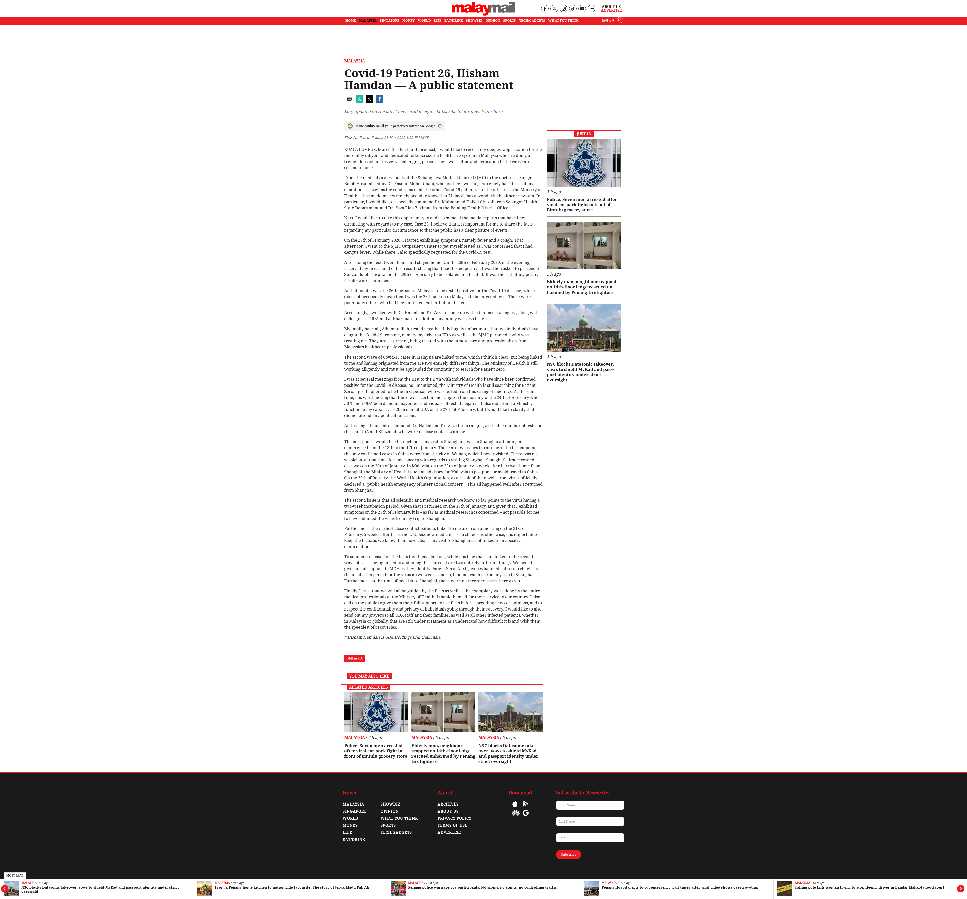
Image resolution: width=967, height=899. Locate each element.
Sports (388, 825)
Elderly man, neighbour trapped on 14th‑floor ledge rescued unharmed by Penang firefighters (443, 753)
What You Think (563, 20)
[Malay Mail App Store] (515, 807)
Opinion (390, 811)
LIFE (437, 20)
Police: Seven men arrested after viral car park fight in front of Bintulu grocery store (375, 751)
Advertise (611, 10)
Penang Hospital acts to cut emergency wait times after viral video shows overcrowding (680, 887)
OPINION (493, 20)
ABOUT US (448, 811)
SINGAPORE (389, 20)
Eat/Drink (354, 839)
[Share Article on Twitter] (369, 101)
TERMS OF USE (452, 825)
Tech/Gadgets (396, 832)
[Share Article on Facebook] (379, 101)
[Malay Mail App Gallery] (516, 816)
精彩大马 (608, 20)
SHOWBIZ (474, 20)
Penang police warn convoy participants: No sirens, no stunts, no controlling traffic (482, 887)
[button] (440, 126)
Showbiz (390, 804)
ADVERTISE (449, 832)
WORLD (424, 20)
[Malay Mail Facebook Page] (545, 9)
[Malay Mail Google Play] (526, 807)
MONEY (408, 20)
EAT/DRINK (453, 20)
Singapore (355, 811)
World (350, 818)
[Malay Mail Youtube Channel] (582, 9)
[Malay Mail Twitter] (554, 9)
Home (350, 20)
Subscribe (568, 854)
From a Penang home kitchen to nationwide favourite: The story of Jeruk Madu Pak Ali (292, 887)
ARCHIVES (448, 804)
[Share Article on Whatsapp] (359, 101)
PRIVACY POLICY (454, 818)
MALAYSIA (368, 20)
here (497, 111)
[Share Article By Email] (349, 101)
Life (347, 832)
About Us (611, 6)
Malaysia (29, 883)
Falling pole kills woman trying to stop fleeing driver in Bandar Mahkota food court (869, 887)
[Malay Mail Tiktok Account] (573, 9)
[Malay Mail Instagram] (563, 9)
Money (350, 825)
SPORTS (509, 20)
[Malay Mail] (483, 14)
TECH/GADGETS (532, 20)
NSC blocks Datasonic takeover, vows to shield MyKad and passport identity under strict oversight (100, 889)
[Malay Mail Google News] (526, 816)
